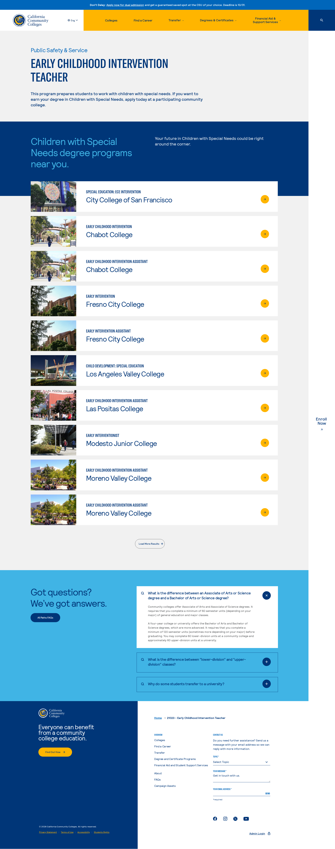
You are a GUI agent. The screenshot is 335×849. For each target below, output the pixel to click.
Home (158, 717)
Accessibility (83, 832)
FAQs (157, 779)
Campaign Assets (165, 785)
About (158, 773)
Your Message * (219, 771)
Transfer (159, 752)
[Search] (321, 20)
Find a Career (143, 20)
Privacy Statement (48, 832)
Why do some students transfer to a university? (186, 684)
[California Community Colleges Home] (30, 20)
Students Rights (101, 832)
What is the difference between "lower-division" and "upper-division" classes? (197, 661)
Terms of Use (67, 832)
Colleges (111, 20)
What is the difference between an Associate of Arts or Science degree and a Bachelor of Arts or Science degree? (199, 595)
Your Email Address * (222, 789)
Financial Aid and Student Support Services (181, 765)
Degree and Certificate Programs (175, 758)
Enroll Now (325, 421)
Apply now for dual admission (125, 4)
